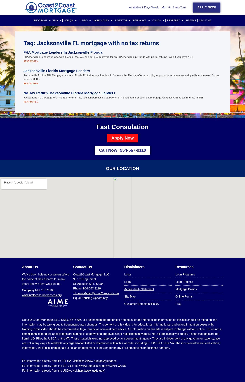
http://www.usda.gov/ (91, 370)
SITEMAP (191, 20)
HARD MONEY (101, 20)
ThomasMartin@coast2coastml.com (96, 293)
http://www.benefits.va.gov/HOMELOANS (100, 365)
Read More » (30, 61)
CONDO (156, 20)
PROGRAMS (40, 20)
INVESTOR (121, 20)
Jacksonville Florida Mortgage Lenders (56, 71)
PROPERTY (173, 20)
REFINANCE (140, 20)
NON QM (68, 20)
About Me (205, 20)
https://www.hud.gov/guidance (97, 360)
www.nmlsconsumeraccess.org (42, 295)
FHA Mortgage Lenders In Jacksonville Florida (62, 52)
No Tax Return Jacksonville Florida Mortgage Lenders (69, 93)
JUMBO (83, 20)
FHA (55, 20)
